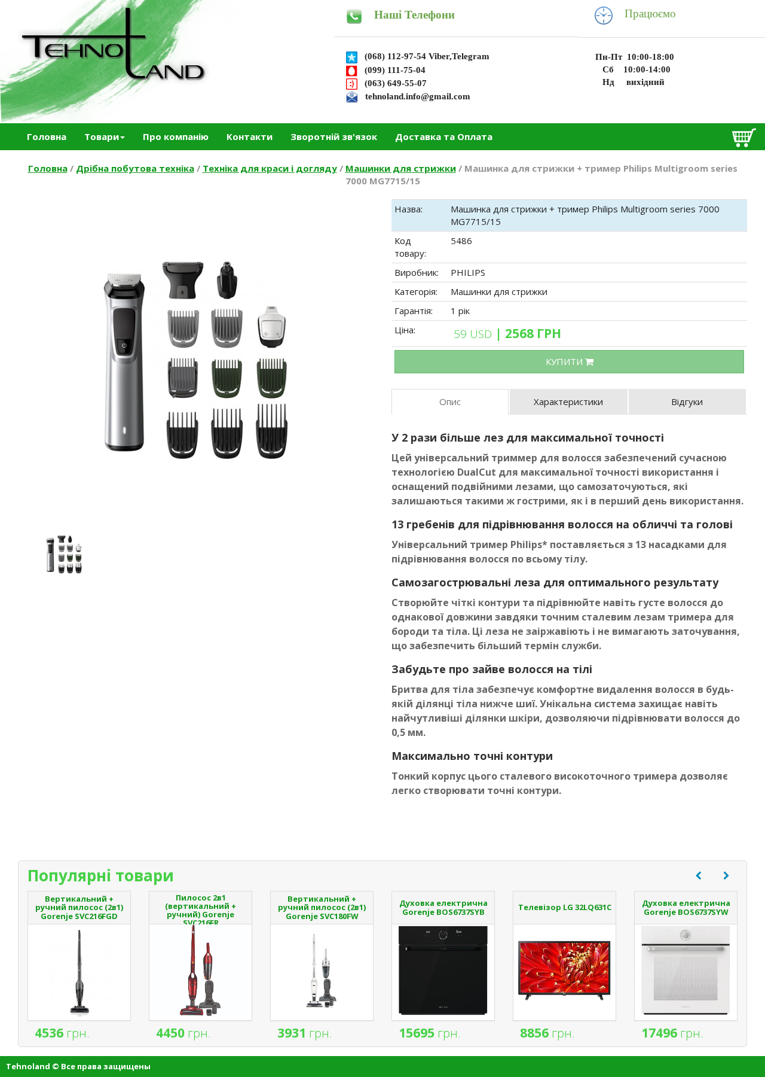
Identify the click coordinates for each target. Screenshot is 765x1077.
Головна (46, 136)
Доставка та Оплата (443, 136)
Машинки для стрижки (400, 168)
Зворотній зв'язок (333, 136)
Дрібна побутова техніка (135, 168)
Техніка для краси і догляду (270, 168)
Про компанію (176, 136)
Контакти (250, 136)
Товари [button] (101, 136)
